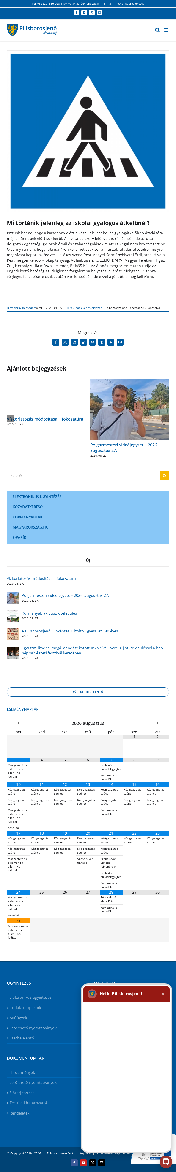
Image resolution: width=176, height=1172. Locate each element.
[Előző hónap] (18, 723)
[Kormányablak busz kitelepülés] (13, 612)
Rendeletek (19, 1113)
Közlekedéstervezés (89, 308)
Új (88, 560)
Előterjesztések (23, 1092)
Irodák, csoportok (25, 1007)
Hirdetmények (22, 1072)
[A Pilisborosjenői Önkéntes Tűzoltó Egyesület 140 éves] (13, 630)
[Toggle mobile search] (157, 29)
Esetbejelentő (22, 1038)
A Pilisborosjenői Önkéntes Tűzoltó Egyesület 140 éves (70, 631)
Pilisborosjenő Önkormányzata (69, 1153)
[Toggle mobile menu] (166, 29)
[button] (10, 418)
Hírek (70, 308)
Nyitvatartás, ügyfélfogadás (81, 3)
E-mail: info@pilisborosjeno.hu (124, 3)
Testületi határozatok (29, 1102)
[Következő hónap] (157, 723)
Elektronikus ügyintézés (31, 997)
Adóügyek (18, 1017)
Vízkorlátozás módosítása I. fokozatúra (45, 419)
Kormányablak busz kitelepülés (49, 613)
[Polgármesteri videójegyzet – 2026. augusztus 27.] (13, 594)
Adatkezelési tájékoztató (114, 1153)
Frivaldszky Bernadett (21, 308)
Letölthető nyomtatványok (33, 1028)
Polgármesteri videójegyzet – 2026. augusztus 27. (124, 447)
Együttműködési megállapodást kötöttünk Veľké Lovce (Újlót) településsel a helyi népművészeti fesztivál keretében (93, 651)
